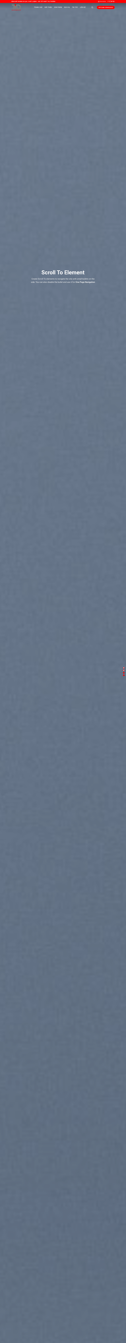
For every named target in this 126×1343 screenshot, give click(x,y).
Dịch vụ (67, 7)
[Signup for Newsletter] (124, 675)
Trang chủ (38, 7)
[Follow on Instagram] (110, 1)
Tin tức (75, 7)
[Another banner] (124, 670)
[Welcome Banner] (124, 668)
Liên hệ (82, 7)
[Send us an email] (113, 1)
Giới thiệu (48, 7)
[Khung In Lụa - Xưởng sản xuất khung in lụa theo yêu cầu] (16, 7)
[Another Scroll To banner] (124, 673)
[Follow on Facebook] (108, 1)
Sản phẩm (58, 7)
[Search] (92, 7)
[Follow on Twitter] (111, 1)
